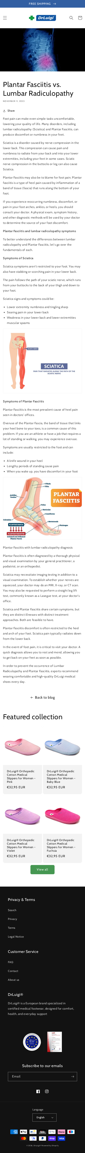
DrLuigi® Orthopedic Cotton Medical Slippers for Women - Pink (21, 776)
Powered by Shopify (50, 1146)
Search (12, 910)
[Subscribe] (72, 1076)
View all (42, 869)
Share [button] (11, 110)
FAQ (10, 962)
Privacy (12, 919)
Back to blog (45, 697)
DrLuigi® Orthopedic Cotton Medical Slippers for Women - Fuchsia (61, 845)
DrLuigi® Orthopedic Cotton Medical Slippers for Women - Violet (21, 845)
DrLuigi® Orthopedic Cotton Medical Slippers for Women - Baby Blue (61, 776)
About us (13, 980)
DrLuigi (37, 1146)
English (41, 1117)
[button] (5, 18)
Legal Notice (16, 936)
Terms (11, 928)
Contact (13, 971)
